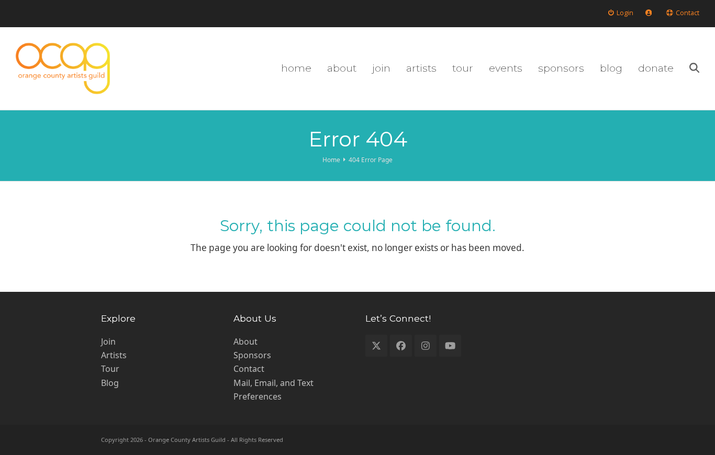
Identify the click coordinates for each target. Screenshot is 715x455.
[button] (694, 68)
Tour (110, 368)
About (245, 341)
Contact (248, 368)
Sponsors (252, 355)
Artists (114, 355)
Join (108, 341)
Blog (110, 383)
